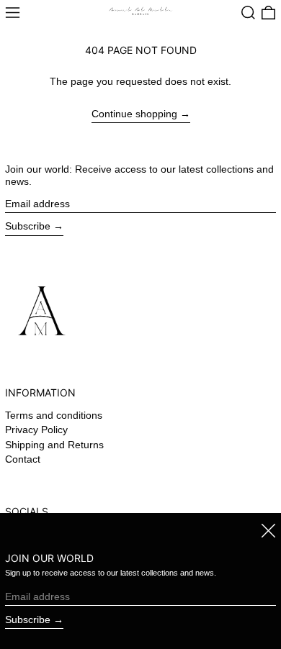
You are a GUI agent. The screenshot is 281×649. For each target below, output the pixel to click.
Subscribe (27, 226)
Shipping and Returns (54, 444)
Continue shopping (134, 113)
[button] (248, 12)
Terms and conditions (53, 415)
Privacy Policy (36, 429)
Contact (22, 459)
